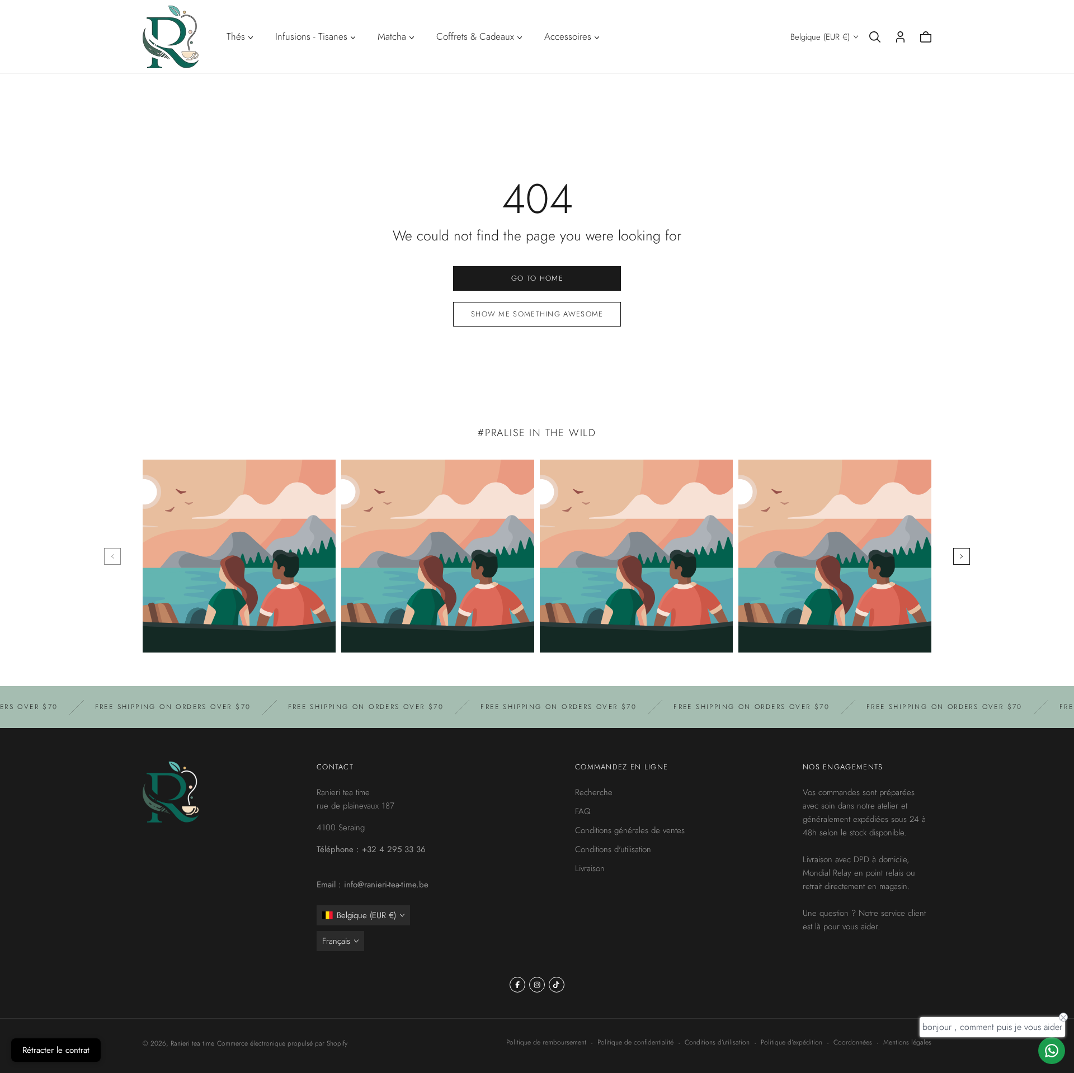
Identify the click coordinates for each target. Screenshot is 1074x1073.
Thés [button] (236, 36)
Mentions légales (907, 1042)
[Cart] (925, 36)
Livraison (590, 868)
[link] (537, 278)
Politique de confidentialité (635, 1042)
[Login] (900, 36)
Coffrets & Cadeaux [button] (475, 36)
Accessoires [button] (567, 36)
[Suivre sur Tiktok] (556, 984)
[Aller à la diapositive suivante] (961, 556)
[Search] (874, 36)
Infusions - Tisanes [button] (311, 36)
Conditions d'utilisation (613, 849)
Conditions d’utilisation (717, 1042)
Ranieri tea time (192, 1043)
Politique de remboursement (546, 1042)
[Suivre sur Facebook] (517, 984)
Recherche (594, 792)
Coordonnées (852, 1042)
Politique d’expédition (791, 1042)
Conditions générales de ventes (630, 830)
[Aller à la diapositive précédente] (112, 556)
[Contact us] (1051, 1050)
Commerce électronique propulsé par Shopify (282, 1043)
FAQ (583, 811)
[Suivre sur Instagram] (537, 984)
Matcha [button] (392, 36)
